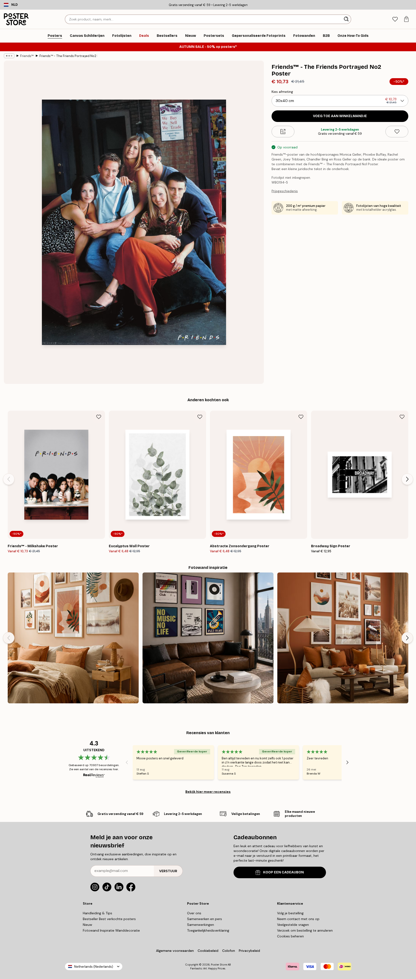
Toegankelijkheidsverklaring (208, 930)
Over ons (194, 913)
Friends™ (27, 56)
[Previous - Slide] (8, 479)
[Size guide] (283, 131)
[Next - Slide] (407, 479)
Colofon (228, 950)
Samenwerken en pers (204, 919)
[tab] (395, 19)
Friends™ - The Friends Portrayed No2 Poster (68, 56)
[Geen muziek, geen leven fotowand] (208, 637)
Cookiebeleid (208, 950)
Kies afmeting (282, 91)
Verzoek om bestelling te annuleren (305, 930)
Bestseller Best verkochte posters (109, 919)
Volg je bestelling (290, 913)
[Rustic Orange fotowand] (342, 637)
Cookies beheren (290, 936)
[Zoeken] (346, 19)
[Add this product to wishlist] (396, 131)
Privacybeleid (249, 950)
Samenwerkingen (200, 924)
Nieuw (87, 924)
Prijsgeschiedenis (285, 191)
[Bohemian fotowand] (73, 637)
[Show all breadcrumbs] (9, 55)
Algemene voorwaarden (175, 950)
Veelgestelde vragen (293, 924)
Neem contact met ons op (298, 919)
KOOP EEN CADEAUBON (283, 872)
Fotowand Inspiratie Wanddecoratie (111, 930)
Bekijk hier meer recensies (208, 791)
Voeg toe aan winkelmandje (340, 116)
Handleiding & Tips (97, 913)
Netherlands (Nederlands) (93, 967)
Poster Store (219, 964)
